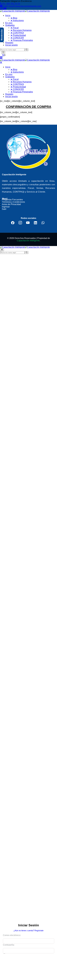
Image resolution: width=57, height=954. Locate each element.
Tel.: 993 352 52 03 (11, 4)
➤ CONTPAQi (17, 33)
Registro (9, 43)
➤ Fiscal (15, 28)
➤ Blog (14, 18)
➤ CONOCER (17, 38)
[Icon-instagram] (20, 222)
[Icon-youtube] (27, 222)
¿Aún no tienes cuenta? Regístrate (28, 930)
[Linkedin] (35, 222)
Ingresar (6, 207)
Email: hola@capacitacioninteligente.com (21, 6)
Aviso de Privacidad (11, 204)
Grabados (10, 25)
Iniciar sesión (11, 45)
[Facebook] (12, 222)
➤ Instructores (17, 20)
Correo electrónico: (12, 935)
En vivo (8, 23)
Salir (4, 209)
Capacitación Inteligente (28, 240)
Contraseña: (8, 945)
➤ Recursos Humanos (21, 30)
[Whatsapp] (43, 222)
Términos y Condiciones (13, 202)
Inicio (7, 15)
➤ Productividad (18, 35)
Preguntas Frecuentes (12, 199)
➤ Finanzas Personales (22, 40)
